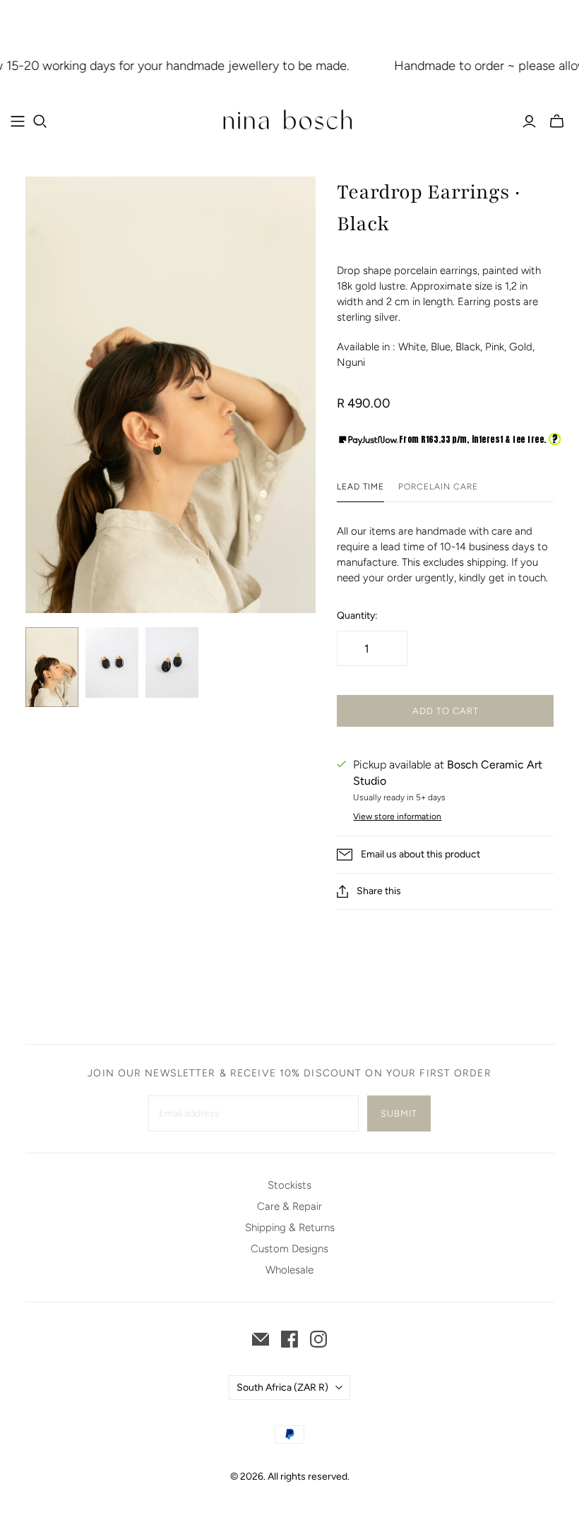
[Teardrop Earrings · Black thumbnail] (51, 667)
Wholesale (289, 1270)
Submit (399, 1113)
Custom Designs (289, 1248)
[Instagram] (318, 1339)
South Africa (282, 1388)
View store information (397, 816)
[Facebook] (289, 1339)
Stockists (289, 1185)
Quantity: (357, 616)
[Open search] (40, 121)
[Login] (529, 121)
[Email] (260, 1339)
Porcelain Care (437, 487)
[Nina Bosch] (289, 120)
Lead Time (360, 487)
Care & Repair (289, 1206)
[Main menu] (18, 121)
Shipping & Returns (290, 1227)
